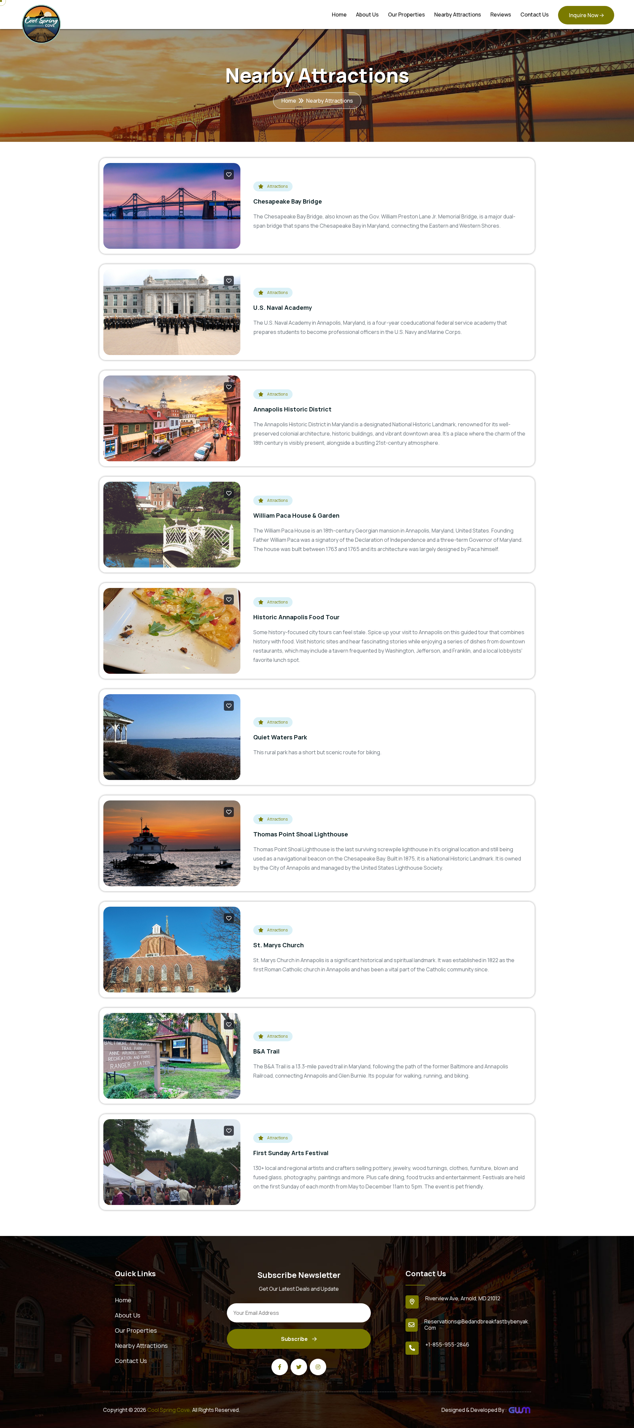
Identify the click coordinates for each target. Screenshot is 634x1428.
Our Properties (406, 14)
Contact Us (534, 14)
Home (339, 14)
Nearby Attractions (457, 14)
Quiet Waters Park (280, 737)
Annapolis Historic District (292, 409)
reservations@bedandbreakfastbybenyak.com (476, 1324)
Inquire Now (583, 15)
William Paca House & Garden (296, 515)
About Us (367, 14)
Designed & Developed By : (474, 1409)
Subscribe (295, 1339)
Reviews (500, 14)
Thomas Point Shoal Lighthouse (300, 834)
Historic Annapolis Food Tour (296, 617)
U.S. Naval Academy (282, 307)
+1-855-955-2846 (447, 1344)
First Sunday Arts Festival (291, 1153)
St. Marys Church (278, 945)
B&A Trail (266, 1051)
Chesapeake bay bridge (287, 201)
